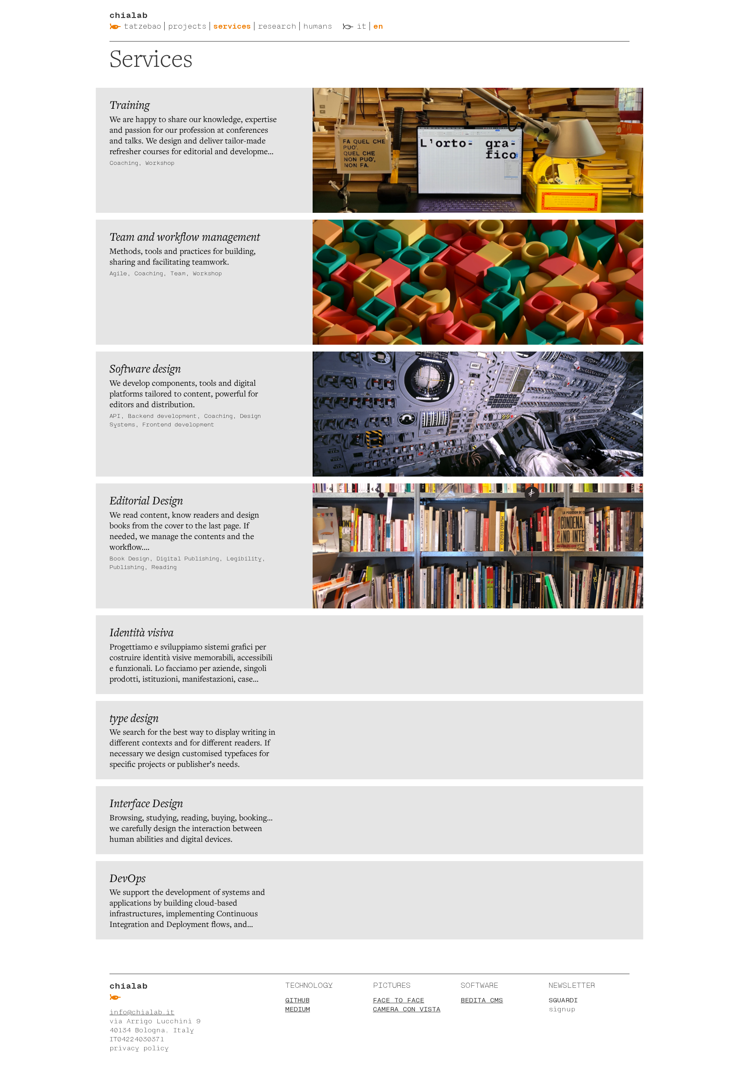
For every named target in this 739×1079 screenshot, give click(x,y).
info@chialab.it (141, 1012)
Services (232, 26)
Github (297, 1000)
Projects (187, 26)
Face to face (398, 1000)
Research (277, 26)
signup (562, 1009)
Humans (317, 26)
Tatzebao (142, 26)
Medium (297, 1009)
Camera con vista (406, 1009)
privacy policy (138, 1048)
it (362, 26)
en (378, 26)
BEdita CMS (482, 1000)
